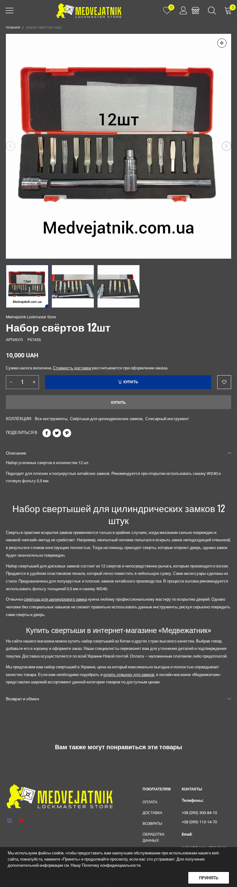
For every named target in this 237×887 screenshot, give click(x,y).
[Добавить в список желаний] (224, 382)
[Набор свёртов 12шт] (118, 146)
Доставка (152, 813)
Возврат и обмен (22, 698)
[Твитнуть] (56, 433)
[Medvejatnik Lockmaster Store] (88, 10)
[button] (10, 146)
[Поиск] (212, 10)
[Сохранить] (67, 433)
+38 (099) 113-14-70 (199, 822)
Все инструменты (51, 418)
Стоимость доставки (72, 368)
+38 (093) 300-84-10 (199, 812)
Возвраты (152, 823)
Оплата (150, 802)
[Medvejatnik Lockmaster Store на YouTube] (21, 821)
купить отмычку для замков (128, 674)
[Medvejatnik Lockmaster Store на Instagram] (9, 821)
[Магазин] (195, 10)
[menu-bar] (10, 10)
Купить (118, 402)
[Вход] (181, 10)
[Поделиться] (46, 433)
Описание (16, 453)
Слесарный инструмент (167, 418)
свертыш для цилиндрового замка (55, 599)
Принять (208, 878)
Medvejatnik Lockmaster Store (31, 317)
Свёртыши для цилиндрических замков (106, 418)
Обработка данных (153, 837)
